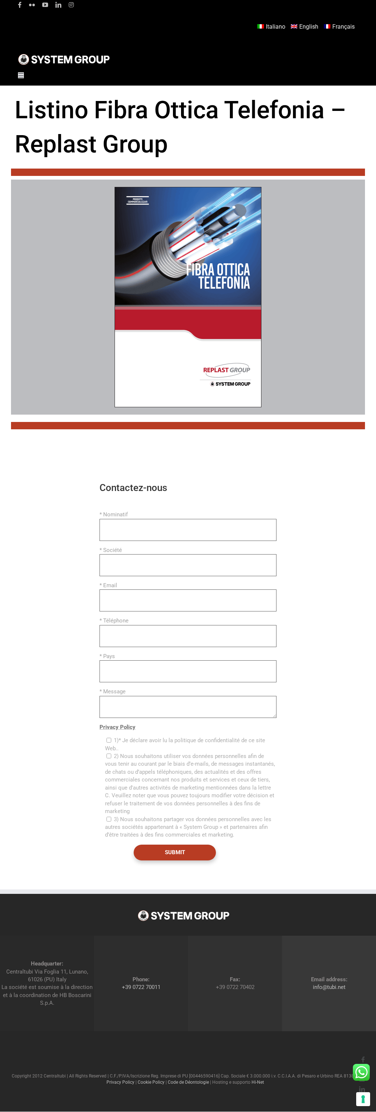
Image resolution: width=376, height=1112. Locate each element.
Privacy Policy (117, 727)
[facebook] (20, 5)
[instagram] (71, 5)
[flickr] (32, 5)
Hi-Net (258, 1082)
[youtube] (45, 5)
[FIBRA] (188, 189)
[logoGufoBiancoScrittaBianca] (64, 56)
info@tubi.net (329, 987)
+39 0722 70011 (141, 987)
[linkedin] (58, 5)
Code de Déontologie (188, 1082)
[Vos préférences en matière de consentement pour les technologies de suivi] (363, 1099)
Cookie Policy (151, 1082)
